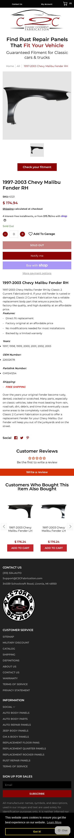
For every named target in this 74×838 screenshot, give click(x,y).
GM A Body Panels (16, 736)
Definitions (11, 660)
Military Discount (16, 642)
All (18, 66)
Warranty (10, 678)
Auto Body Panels (16, 712)
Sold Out (37, 245)
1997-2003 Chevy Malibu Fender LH (20, 529)
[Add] (22, 234)
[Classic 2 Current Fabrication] (37, 19)
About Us (9, 666)
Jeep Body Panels (15, 730)
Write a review (37, 472)
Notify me (37, 255)
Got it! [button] (37, 831)
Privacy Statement (16, 690)
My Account (46, 4)
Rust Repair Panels (16, 760)
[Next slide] (70, 526)
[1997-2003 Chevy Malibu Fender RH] (37, 150)
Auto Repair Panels (17, 724)
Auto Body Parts (15, 718)
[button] (67, 3)
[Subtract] (5, 234)
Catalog (9, 648)
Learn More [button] (54, 822)
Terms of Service (15, 684)
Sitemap (8, 636)
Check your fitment (37, 167)
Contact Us (17, 4)
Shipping (8, 209)
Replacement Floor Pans (21, 742)
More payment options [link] (37, 273)
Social (7, 707)
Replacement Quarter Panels (24, 748)
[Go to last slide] (4, 526)
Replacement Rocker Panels (23, 754)
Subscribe (37, 793)
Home (10, 66)
